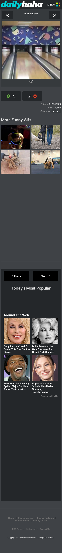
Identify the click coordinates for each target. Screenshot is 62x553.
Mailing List (31, 529)
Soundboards (22, 520)
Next (44, 276)
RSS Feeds (17, 529)
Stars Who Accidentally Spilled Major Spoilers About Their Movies (16, 386)
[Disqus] (31, 217)
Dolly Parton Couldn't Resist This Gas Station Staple (17, 349)
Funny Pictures (45, 518)
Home (11, 518)
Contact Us (45, 529)
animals (56, 111)
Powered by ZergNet (49, 396)
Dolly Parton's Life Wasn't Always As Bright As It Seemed (43, 349)
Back (17, 276)
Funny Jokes (40, 520)
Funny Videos (25, 518)
